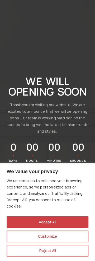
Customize (47, 236)
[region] (47, 212)
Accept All (47, 221)
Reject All (47, 250)
